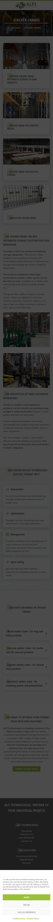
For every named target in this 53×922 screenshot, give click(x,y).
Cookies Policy (19, 918)
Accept (26, 897)
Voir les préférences (26, 912)
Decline (26, 904)
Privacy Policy (33, 918)
